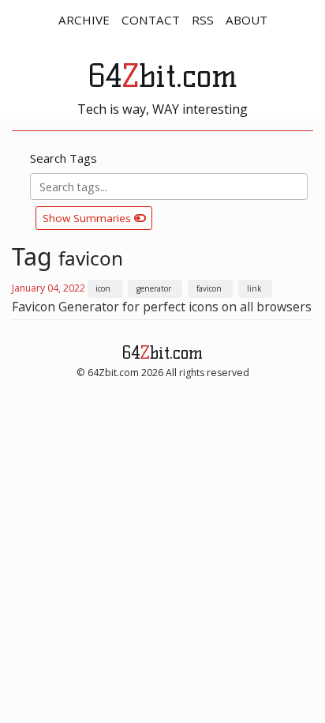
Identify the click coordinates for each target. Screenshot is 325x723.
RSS (203, 20)
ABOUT (246, 20)
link (254, 288)
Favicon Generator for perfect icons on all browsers (162, 306)
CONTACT (150, 20)
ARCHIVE (84, 20)
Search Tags (63, 158)
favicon (209, 288)
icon (102, 288)
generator (153, 288)
